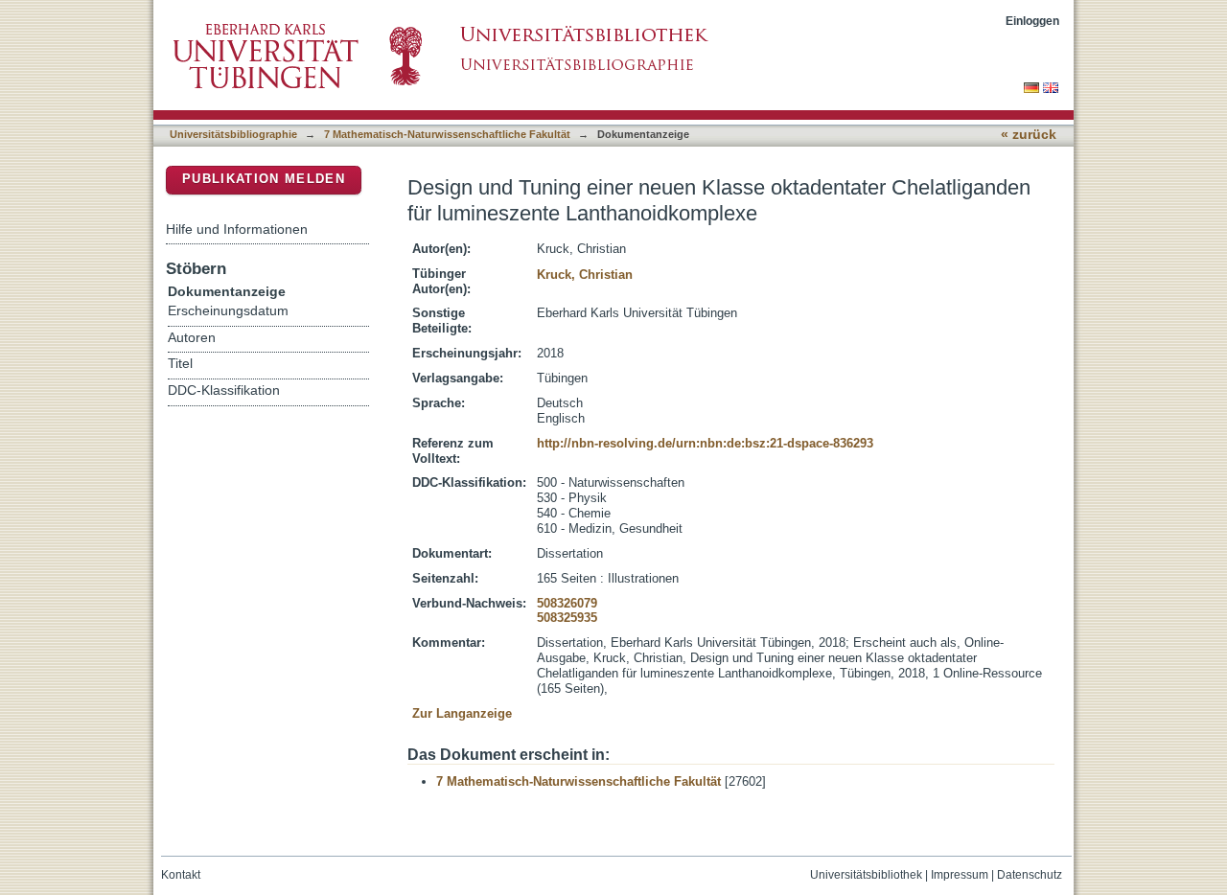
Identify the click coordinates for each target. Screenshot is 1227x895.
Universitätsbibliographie (233, 134)
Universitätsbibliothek (866, 875)
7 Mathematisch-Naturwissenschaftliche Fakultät (447, 134)
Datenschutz (1029, 875)
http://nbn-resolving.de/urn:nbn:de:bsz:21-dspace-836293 (705, 443)
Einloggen (1032, 20)
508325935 (567, 617)
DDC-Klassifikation (224, 390)
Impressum (959, 875)
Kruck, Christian (585, 274)
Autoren (192, 338)
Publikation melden (263, 179)
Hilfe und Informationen (237, 229)
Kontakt (180, 875)
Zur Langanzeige (462, 713)
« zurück (1028, 134)
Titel (180, 363)
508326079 (567, 603)
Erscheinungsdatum (228, 311)
